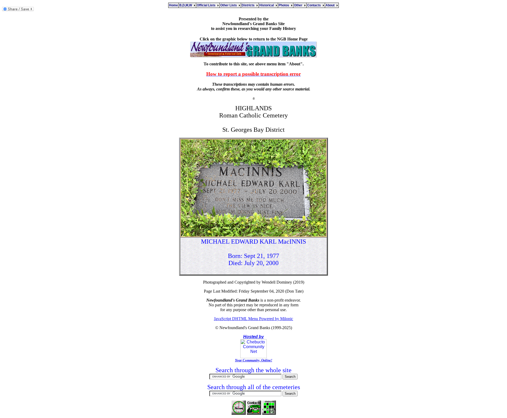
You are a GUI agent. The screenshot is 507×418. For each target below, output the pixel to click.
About (331, 5)
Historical (267, 5)
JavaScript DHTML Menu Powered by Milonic (253, 318)
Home (173, 5)
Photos (285, 5)
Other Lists (229, 5)
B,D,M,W (186, 5)
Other (299, 5)
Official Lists (207, 5)
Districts (249, 5)
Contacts (314, 5)
